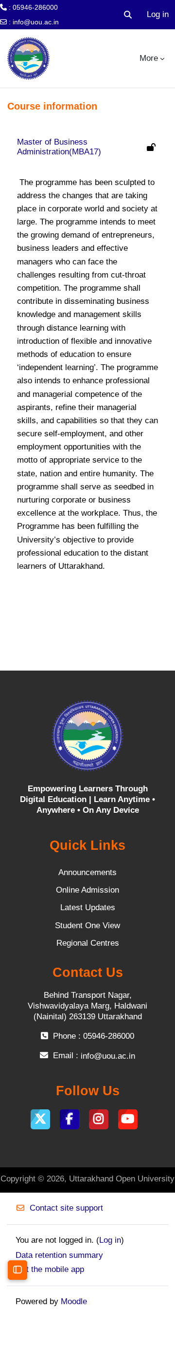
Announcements (87, 872)
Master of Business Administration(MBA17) (59, 146)
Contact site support (66, 1208)
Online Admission (87, 890)
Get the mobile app (50, 1269)
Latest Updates (87, 907)
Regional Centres (87, 943)
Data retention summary (59, 1255)
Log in (158, 14)
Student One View (87, 925)
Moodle (74, 1301)
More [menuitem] (149, 58)
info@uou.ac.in (36, 22)
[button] (128, 14)
